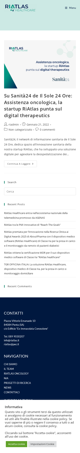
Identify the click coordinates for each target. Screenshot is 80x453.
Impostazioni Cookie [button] (42, 444)
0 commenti (47, 129)
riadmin (14, 124)
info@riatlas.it (11, 340)
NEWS (7, 387)
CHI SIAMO (10, 364)
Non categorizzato (20, 129)
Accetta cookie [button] (16, 444)
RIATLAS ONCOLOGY (16, 373)
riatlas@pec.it (11, 344)
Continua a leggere (22, 163)
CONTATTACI (12, 392)
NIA (6, 378)
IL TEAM (9, 368)
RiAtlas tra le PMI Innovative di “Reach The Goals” (32, 224)
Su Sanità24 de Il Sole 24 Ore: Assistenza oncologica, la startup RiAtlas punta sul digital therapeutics (38, 105)
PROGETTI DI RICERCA (17, 382)
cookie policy (48, 426)
